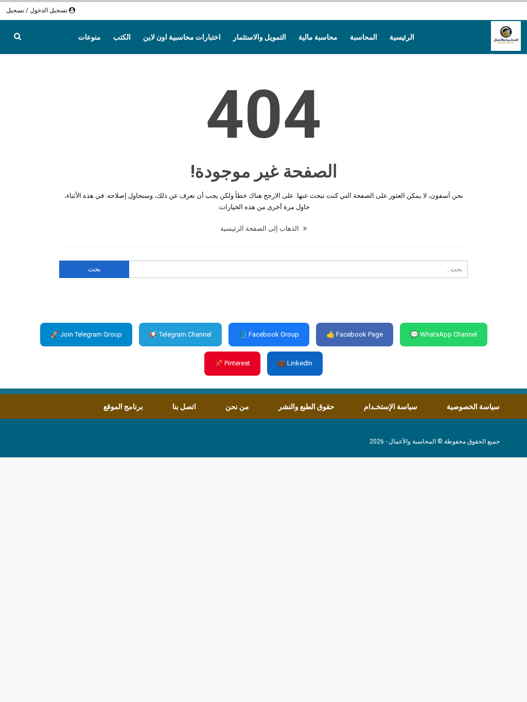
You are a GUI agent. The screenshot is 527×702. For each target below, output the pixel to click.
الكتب (122, 37)
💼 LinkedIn (294, 363)
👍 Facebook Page (354, 334)
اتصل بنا (184, 406)
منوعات (89, 37)
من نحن (237, 406)
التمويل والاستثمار (259, 37)
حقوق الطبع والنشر (306, 406)
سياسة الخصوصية (473, 406)
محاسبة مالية (318, 37)
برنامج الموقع (123, 406)
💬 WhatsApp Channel (443, 334)
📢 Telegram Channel (180, 334)
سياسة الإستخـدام (390, 406)
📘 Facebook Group (269, 334)
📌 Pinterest (232, 363)
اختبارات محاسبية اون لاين (182, 37)
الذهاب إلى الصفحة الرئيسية (260, 228)
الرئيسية (402, 37)
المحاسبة (363, 37)
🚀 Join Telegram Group (86, 334)
